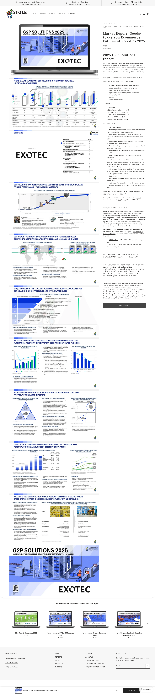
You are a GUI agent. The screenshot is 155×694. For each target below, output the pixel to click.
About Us (59, 664)
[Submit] (147, 666)
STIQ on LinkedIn (11, 663)
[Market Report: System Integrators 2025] (94, 619)
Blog (57, 660)
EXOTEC (139, 78)
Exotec (139, 198)
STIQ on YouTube (11, 667)
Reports (58, 657)
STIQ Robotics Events (94, 664)
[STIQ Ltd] (16, 14)
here (119, 200)
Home (105, 24)
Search (88, 654)
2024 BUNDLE (113, 240)
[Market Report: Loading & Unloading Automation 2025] (129, 619)
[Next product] (147, 623)
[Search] (139, 14)
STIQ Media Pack (92, 660)
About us (89, 657)
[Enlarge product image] (54, 49)
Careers (58, 667)
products (112, 24)
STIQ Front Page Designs (96, 667)
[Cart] (148, 14)
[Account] (144, 14)
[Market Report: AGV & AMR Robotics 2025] (60, 619)
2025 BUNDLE (113, 244)
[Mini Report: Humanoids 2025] (26, 619)
